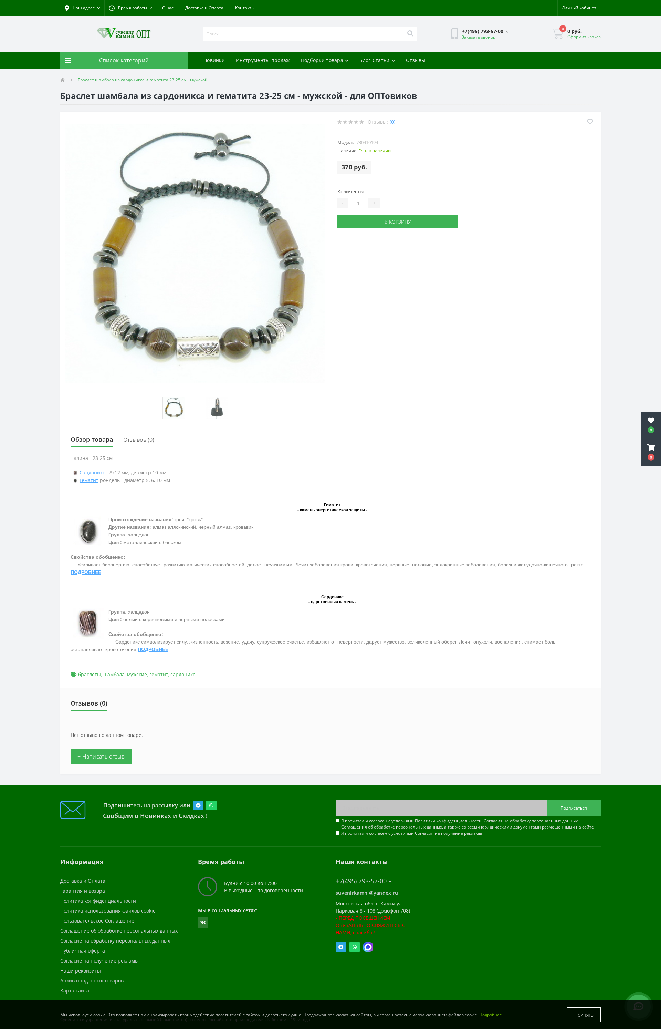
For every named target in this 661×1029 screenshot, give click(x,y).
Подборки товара (322, 60)
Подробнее (490, 1015)
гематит (158, 674)
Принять (584, 1014)
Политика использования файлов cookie (108, 910)
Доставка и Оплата (204, 8)
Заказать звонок (478, 37)
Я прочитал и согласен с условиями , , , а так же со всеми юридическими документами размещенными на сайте (467, 824)
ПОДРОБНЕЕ (86, 572)
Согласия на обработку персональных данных (531, 821)
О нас (168, 8)
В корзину (398, 221)
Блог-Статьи (374, 60)
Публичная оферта (82, 950)
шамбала (114, 674)
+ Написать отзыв (101, 756)
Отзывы (416, 60)
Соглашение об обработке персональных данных (119, 930)
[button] (130, 8)
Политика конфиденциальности (98, 900)
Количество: (352, 191)
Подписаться (573, 808)
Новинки (214, 60)
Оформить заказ (584, 37)
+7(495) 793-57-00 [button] (361, 881)
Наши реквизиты (80, 970)
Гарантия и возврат (83, 890)
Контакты (244, 8)
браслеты (89, 674)
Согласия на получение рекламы (448, 833)
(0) (392, 122)
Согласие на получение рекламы (99, 960)
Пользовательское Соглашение (97, 920)
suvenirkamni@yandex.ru (367, 892)
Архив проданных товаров (92, 980)
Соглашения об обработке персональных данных (391, 827)
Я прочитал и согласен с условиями (411, 833)
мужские (137, 674)
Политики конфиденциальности (448, 821)
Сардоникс (92, 472)
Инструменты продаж (263, 60)
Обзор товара (92, 439)
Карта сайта (74, 990)
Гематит (89, 480)
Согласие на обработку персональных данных (115, 940)
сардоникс (182, 674)
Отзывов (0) (138, 439)
